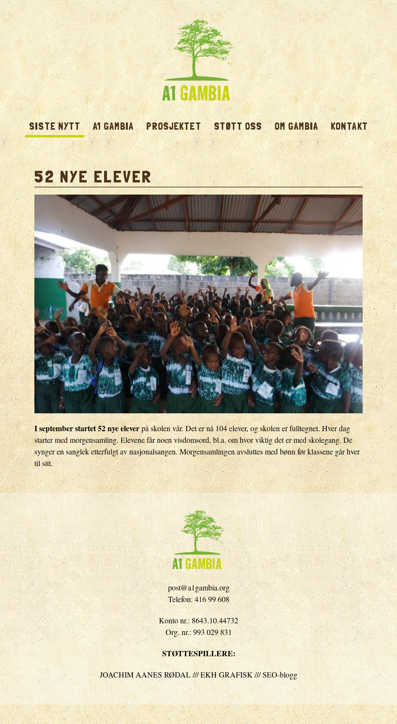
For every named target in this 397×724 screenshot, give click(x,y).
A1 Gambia (198, 60)
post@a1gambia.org (198, 587)
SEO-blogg (279, 674)
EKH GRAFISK (226, 674)
